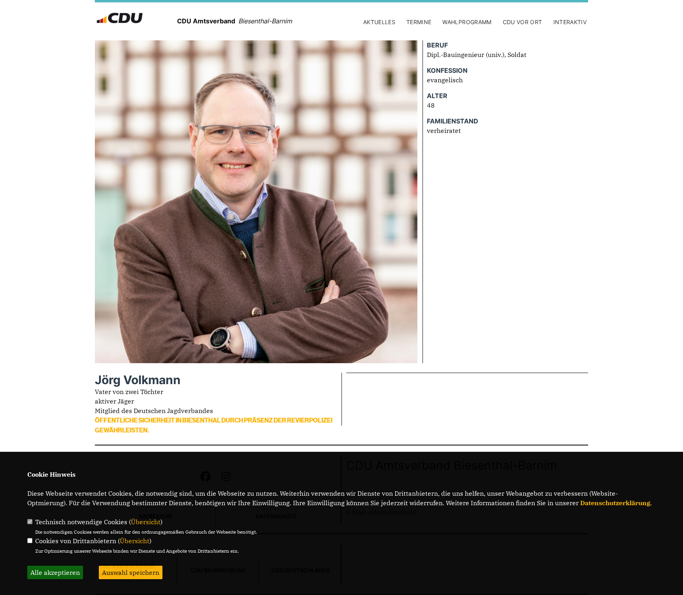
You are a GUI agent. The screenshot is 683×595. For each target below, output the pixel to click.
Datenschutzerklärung (615, 503)
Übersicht (145, 522)
